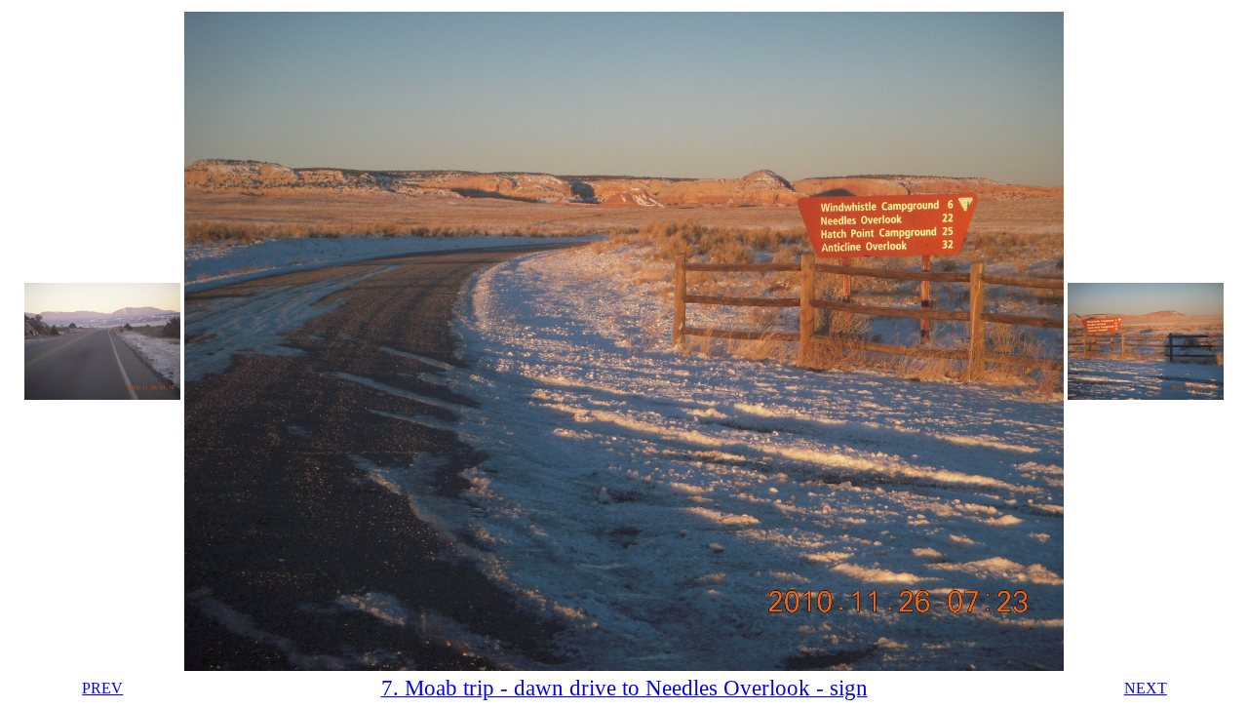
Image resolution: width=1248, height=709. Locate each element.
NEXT (1145, 688)
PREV (102, 688)
